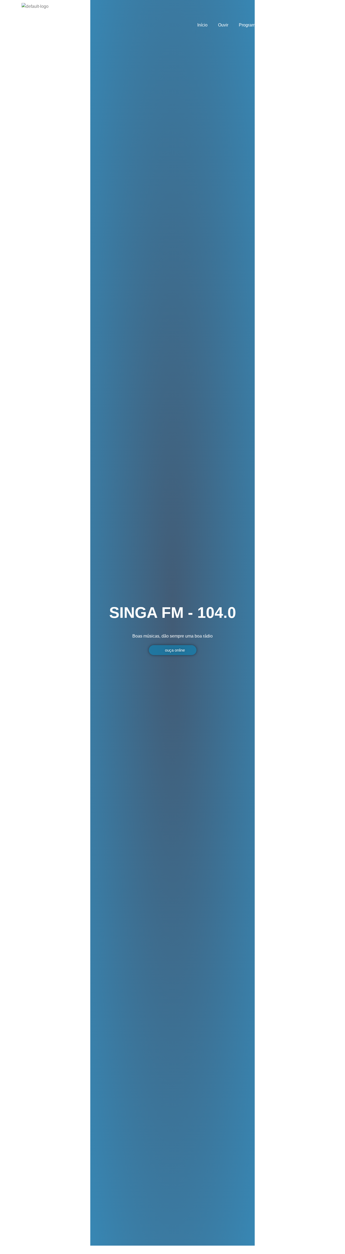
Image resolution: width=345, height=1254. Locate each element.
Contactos (280, 25)
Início (202, 25)
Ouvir (223, 25)
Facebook (309, 25)
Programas (249, 25)
